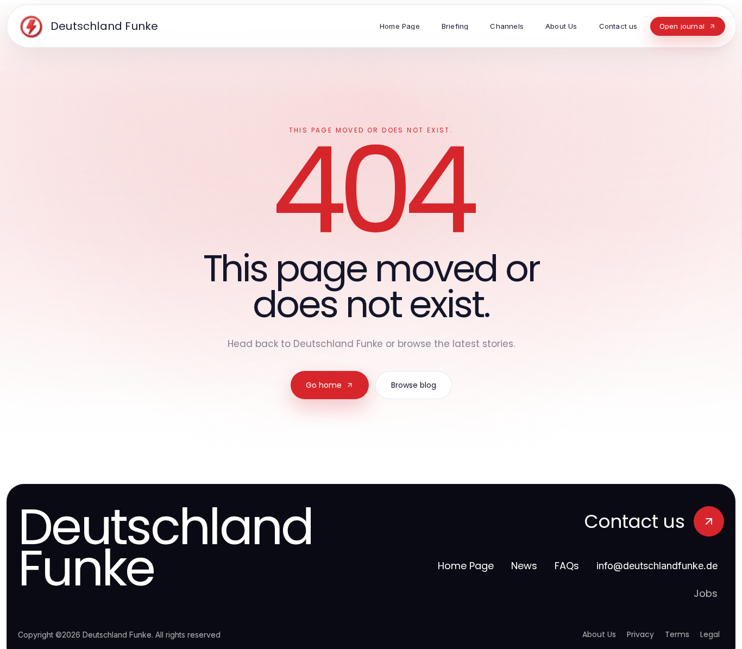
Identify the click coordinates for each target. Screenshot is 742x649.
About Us (599, 634)
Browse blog (413, 385)
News (524, 565)
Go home (324, 385)
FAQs (567, 565)
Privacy (640, 634)
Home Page (466, 565)
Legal (710, 634)
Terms (677, 634)
